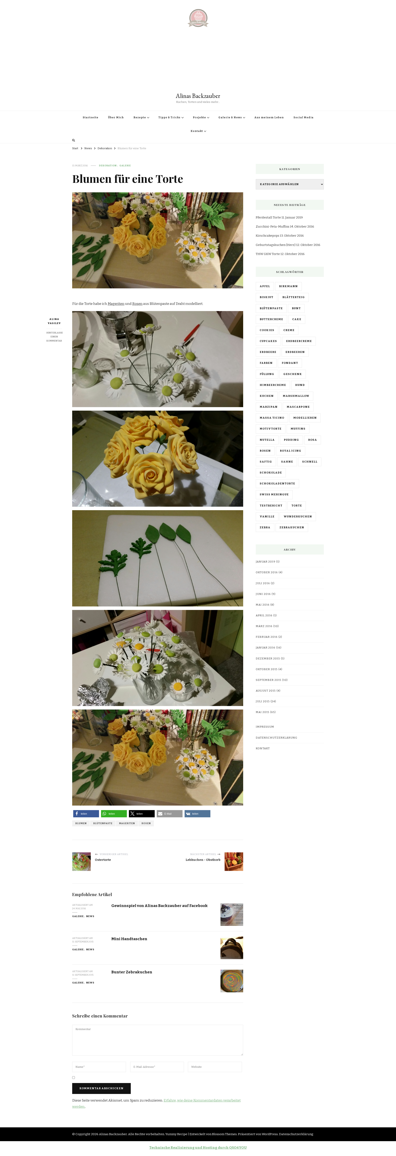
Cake (296, 319)
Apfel (265, 286)
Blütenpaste (102, 823)
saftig (266, 461)
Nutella (267, 440)
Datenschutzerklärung (276, 737)
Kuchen (267, 396)
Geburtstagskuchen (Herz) (276, 245)
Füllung (267, 374)
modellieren (305, 417)
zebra (265, 527)
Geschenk (292, 374)
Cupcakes (268, 341)
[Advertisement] (198, 61)
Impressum (265, 726)
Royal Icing (290, 450)
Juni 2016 (263, 594)
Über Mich (116, 117)
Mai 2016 (263, 604)
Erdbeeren (295, 352)
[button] (86, 813)
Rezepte (139, 117)
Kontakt (197, 131)
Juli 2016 (263, 583)
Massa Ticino (272, 417)
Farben (266, 363)
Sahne (287, 461)
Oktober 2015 (267, 669)
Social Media (303, 117)
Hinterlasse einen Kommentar (54, 336)
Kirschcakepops (267, 235)
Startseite (90, 117)
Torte (296, 505)
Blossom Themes (224, 1134)
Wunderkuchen (298, 516)
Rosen (137, 304)
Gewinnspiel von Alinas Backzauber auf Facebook (159, 905)
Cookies (267, 330)
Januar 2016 (265, 647)
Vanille (267, 516)
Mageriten (116, 304)
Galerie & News (230, 117)
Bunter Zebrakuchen (131, 972)
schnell (309, 461)
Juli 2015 (263, 701)
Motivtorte (271, 428)
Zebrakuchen (291, 527)
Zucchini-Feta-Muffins (272, 226)
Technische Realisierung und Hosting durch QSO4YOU (198, 1147)
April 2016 (264, 615)
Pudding (291, 440)
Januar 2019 (265, 561)
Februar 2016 (267, 637)
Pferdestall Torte (268, 217)
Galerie (125, 165)
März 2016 (264, 626)
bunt (296, 308)
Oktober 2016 (267, 572)
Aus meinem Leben (269, 117)
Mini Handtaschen (129, 938)
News (90, 916)
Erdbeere (268, 352)
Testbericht (271, 505)
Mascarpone (298, 407)
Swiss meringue (274, 494)
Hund (300, 385)
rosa (312, 440)
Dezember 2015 (268, 658)
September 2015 (268, 680)
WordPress (270, 1134)
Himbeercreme (273, 385)
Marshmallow (296, 396)
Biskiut (266, 297)
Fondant (290, 363)
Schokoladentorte (277, 483)
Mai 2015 (262, 712)
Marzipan (269, 407)
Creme (289, 330)
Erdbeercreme (299, 341)
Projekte (199, 117)
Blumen (81, 823)
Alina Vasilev (54, 321)
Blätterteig (293, 297)
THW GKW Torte (268, 254)
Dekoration (108, 165)
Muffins (298, 428)
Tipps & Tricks (169, 117)
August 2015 (266, 690)
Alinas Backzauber (198, 96)
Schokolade (271, 472)
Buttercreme (271, 319)
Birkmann (288, 286)
